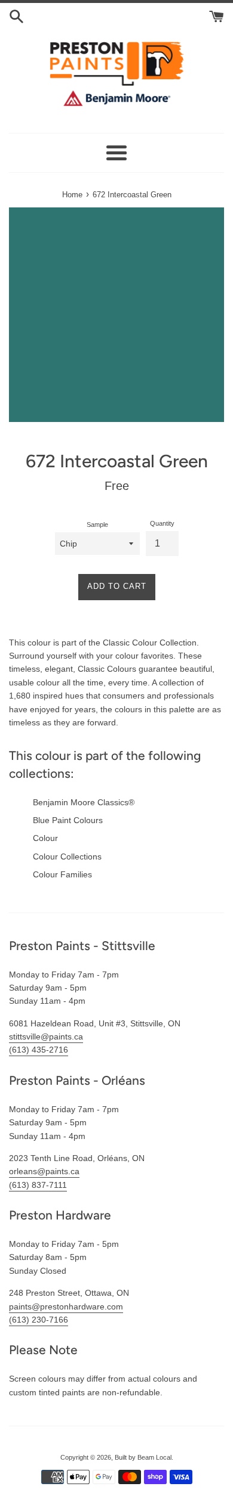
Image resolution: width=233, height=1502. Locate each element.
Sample (97, 524)
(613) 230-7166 (38, 1319)
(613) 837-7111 (38, 1185)
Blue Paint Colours (68, 820)
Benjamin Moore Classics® (83, 802)
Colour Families (62, 874)
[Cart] (216, 15)
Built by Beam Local (143, 1457)
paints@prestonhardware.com (66, 1306)
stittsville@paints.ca (46, 1036)
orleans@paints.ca (44, 1171)
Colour (45, 838)
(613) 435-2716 (38, 1049)
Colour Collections (67, 856)
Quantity (162, 523)
